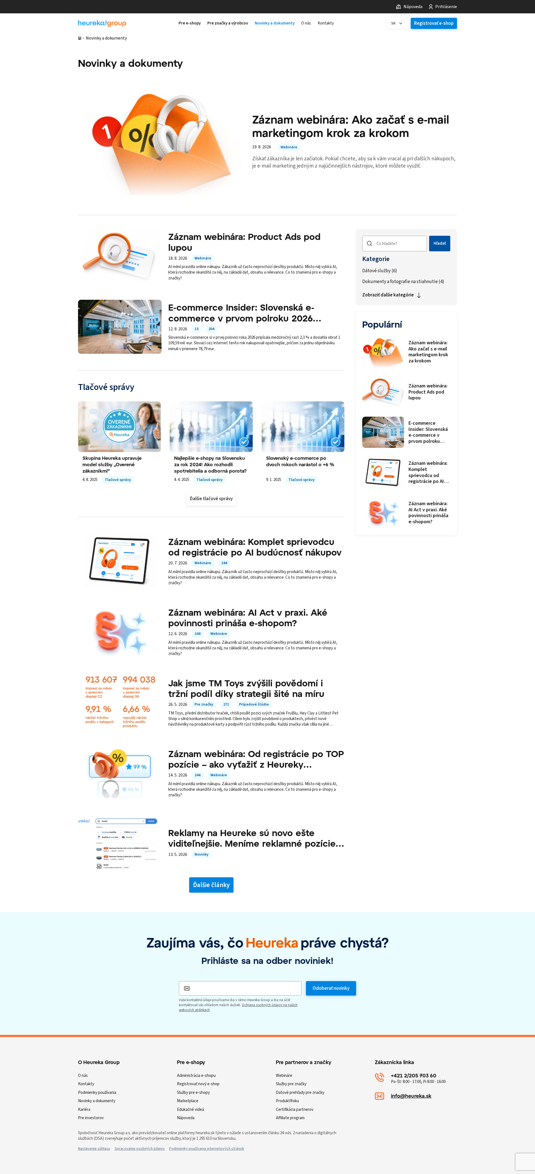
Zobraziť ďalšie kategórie (388, 295)
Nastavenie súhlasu (94, 1148)
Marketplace (187, 1101)
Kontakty (86, 1084)
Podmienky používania (97, 1093)
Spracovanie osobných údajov (140, 1148)
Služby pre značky (291, 1084)
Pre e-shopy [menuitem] (190, 23)
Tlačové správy (118, 480)
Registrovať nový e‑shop (198, 1084)
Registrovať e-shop (434, 23)
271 (226, 704)
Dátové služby (379, 271)
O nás (83, 1076)
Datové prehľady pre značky (300, 1093)
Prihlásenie (446, 7)
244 (224, 563)
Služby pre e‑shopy (193, 1093)
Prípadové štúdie (254, 704)
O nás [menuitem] (306, 23)
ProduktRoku (287, 1101)
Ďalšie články (211, 885)
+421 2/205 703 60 (413, 1076)
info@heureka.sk (411, 1096)
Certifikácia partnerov (294, 1109)
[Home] (102, 23)
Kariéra (84, 1109)
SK (393, 23)
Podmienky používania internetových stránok (206, 1148)
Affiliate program (290, 1118)
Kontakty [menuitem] (326, 23)
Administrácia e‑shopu (196, 1076)
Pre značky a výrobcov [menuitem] (227, 23)
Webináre (289, 147)
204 (211, 329)
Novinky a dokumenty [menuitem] (275, 23)
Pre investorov (91, 1118)
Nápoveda (412, 7)
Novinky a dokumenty (96, 1101)
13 (196, 329)
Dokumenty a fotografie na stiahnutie (403, 282)
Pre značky (203, 704)
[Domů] (79, 38)
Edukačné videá (190, 1109)
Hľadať (440, 243)
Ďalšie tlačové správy (211, 498)
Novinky (201, 854)
